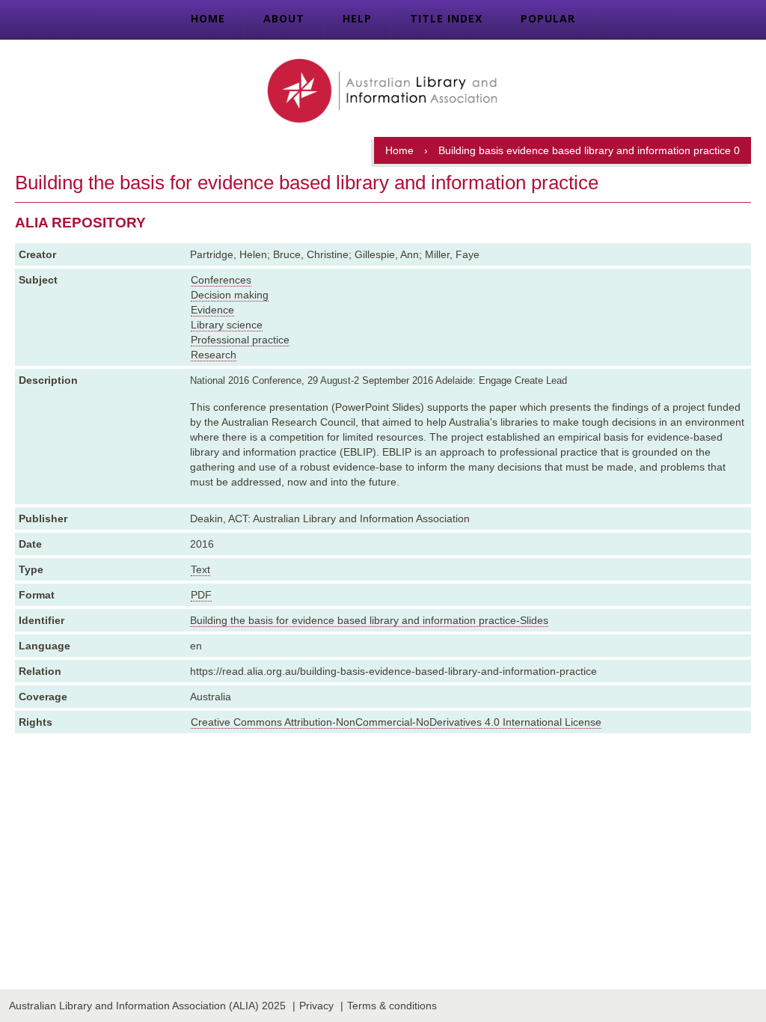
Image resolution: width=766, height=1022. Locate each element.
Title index (446, 18)
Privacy (316, 1006)
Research (213, 355)
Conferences (221, 280)
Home (208, 18)
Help (357, 18)
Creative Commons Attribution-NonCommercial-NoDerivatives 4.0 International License (396, 722)
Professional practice (240, 340)
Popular (548, 18)
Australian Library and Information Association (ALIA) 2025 (147, 1006)
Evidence (212, 310)
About (283, 18)
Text (200, 569)
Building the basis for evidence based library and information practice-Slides (369, 620)
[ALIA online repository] (382, 92)
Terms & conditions (392, 1006)
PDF (201, 595)
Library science (227, 325)
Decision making (230, 295)
